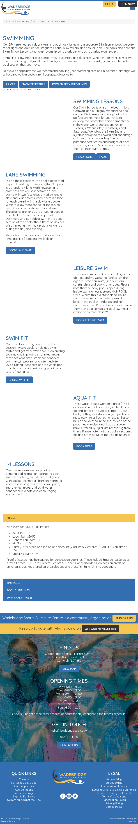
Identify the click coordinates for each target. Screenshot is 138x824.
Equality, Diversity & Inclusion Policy (114, 789)
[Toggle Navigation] (132, 8)
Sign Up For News (24, 796)
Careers (24, 779)
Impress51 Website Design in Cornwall (123, 819)
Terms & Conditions (114, 796)
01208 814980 (69, 737)
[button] (69, 518)
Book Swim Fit (19, 380)
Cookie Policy (114, 806)
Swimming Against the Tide (24, 800)
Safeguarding (114, 782)
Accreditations (24, 789)
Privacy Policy (114, 803)
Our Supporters (24, 786)
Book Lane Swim (20, 250)
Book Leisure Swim (90, 320)
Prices (10, 84)
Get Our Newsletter (100, 628)
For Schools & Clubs (23, 782)
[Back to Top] (134, 820)
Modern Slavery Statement (114, 793)
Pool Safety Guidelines (69, 84)
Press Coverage (24, 793)
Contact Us (69, 745)
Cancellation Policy (114, 800)
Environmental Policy (114, 786)
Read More (84, 157)
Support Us (124, 618)
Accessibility (114, 779)
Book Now (84, 446)
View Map (69, 668)
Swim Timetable (33, 84)
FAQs (103, 157)
